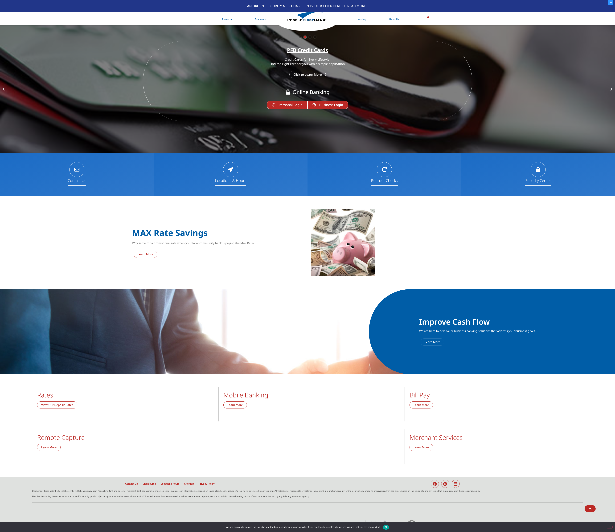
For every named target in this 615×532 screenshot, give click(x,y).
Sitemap (189, 483)
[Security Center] (538, 169)
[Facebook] (435, 484)
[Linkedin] (456, 484)
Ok (386, 527)
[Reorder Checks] (384, 169)
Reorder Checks (384, 180)
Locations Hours (170, 483)
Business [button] (260, 19)
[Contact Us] (76, 169)
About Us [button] (393, 19)
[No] (610, 527)
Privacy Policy (207, 483)
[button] (300, 37)
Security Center (538, 180)
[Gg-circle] (445, 484)
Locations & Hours (230, 180)
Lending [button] (361, 19)
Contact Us (77, 180)
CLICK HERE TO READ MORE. (345, 6)
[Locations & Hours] (230, 169)
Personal (227, 19)
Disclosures (149, 483)
